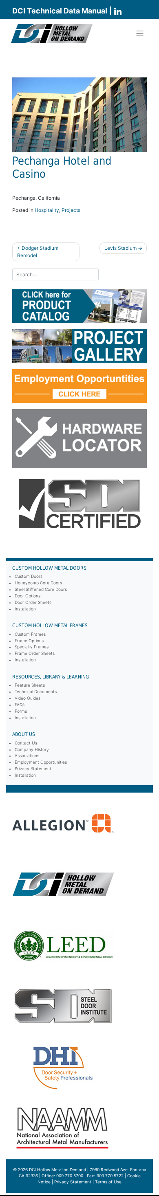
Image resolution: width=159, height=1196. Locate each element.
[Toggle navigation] (140, 34)
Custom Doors (28, 576)
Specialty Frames (32, 646)
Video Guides (27, 698)
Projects (71, 210)
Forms (21, 711)
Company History (32, 749)
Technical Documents (36, 691)
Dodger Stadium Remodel (37, 251)
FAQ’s (20, 704)
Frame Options (29, 640)
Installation (25, 608)
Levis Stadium (120, 248)
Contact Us (26, 742)
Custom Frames (30, 634)
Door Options (27, 595)
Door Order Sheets (33, 602)
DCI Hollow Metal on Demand (57, 1169)
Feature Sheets (30, 685)
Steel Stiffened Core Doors (41, 589)
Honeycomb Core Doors (38, 582)
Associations (27, 755)
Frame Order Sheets (35, 653)
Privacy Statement (33, 768)
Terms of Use (108, 1181)
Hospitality (47, 210)
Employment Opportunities (41, 762)
